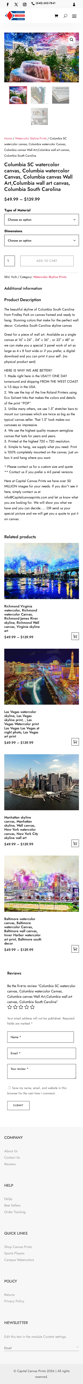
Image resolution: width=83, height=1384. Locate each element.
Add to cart (46, 261)
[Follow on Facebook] (7, 4)
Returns (9, 1294)
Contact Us (12, 1157)
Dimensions (13, 231)
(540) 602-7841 (45, 3)
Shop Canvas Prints (18, 1246)
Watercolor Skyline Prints (31, 138)
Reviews (10, 1164)
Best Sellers (12, 1205)
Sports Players (14, 1253)
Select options (75, 636)
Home (8, 138)
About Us (10, 1151)
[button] (72, 40)
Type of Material (17, 210)
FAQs (8, 1199)
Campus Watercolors (19, 1259)
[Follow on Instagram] (24, 4)
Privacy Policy (14, 1301)
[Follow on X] (16, 4)
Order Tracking (15, 1211)
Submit (18, 1105)
